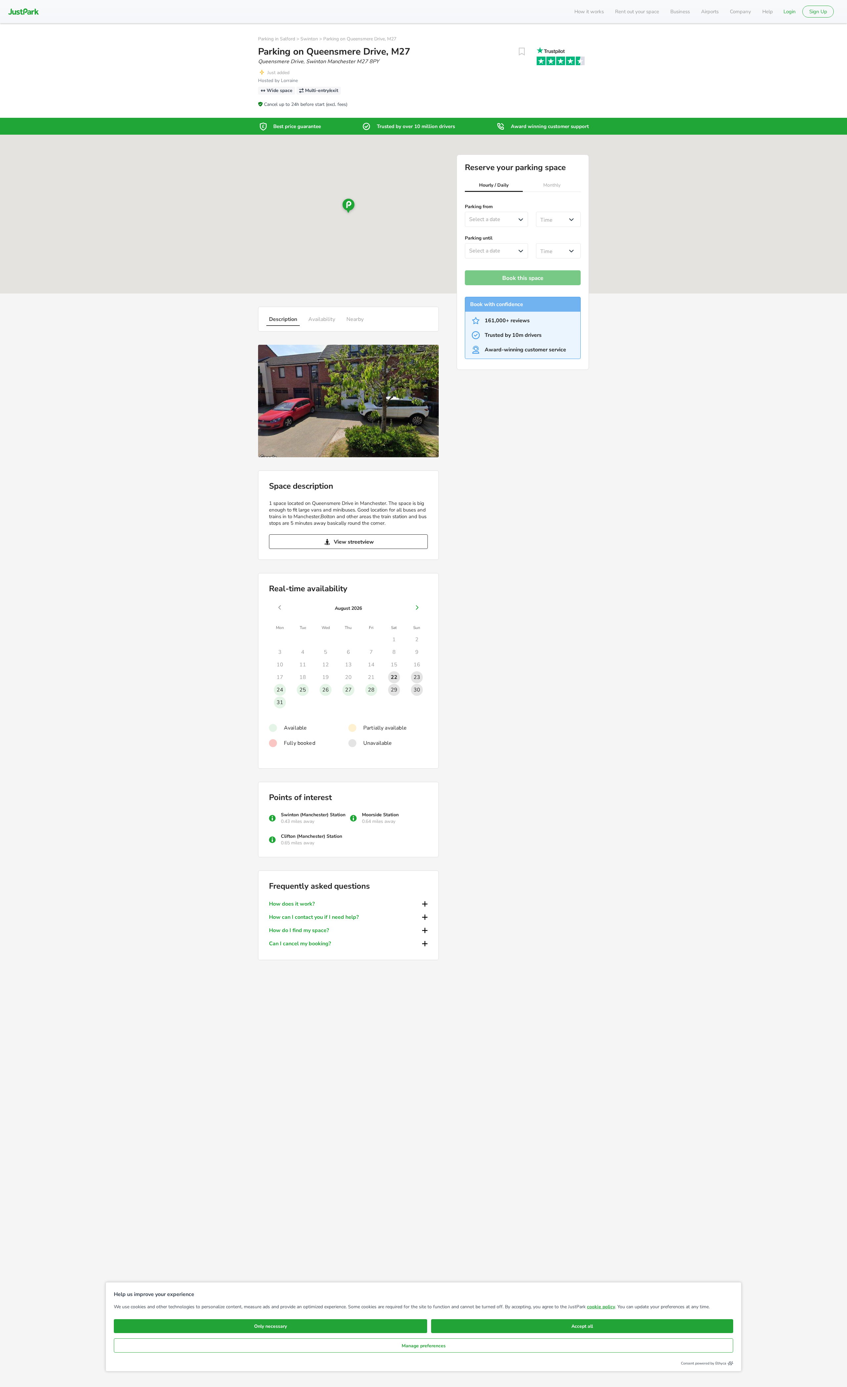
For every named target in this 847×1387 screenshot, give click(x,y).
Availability (321, 319)
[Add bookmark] (522, 52)
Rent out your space (637, 11)
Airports (710, 11)
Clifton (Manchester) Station (311, 836)
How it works (589, 11)
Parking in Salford (276, 39)
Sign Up (818, 11)
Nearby (355, 319)
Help (767, 11)
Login (789, 11)
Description (283, 319)
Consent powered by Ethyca (703, 1363)
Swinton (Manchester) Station (313, 815)
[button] (494, 186)
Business (680, 11)
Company (740, 11)
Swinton (309, 39)
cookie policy (601, 1307)
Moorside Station (380, 815)
